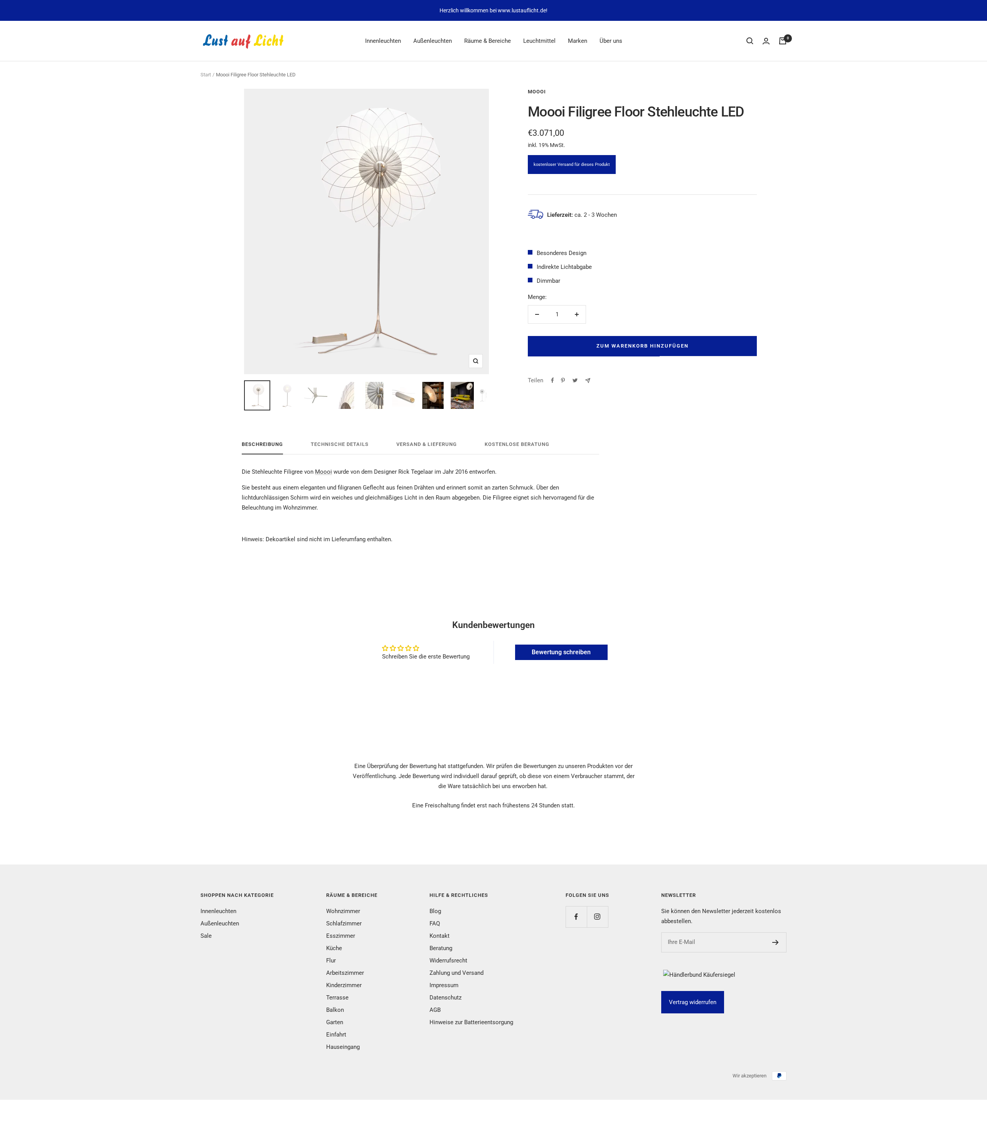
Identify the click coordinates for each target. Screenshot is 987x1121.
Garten (334, 1022)
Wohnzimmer (343, 911)
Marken (577, 40)
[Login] (766, 41)
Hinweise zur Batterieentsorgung (471, 1022)
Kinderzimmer (344, 985)
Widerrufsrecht (448, 960)
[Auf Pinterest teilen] (563, 380)
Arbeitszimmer (345, 972)
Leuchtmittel (539, 40)
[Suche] (749, 40)
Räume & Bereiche (487, 40)
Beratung (440, 948)
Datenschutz (445, 997)
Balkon (335, 1009)
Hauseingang (343, 1046)
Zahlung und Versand (456, 972)
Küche (334, 948)
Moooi (537, 92)
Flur (331, 960)
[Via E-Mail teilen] (587, 380)
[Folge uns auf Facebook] (576, 916)
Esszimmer (340, 935)
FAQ (434, 923)
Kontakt (439, 935)
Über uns (611, 40)
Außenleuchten (432, 40)
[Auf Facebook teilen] (552, 380)
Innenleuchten (383, 40)
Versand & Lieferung (426, 444)
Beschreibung (262, 444)
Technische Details (340, 444)
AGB (435, 1009)
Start (205, 75)
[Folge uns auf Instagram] (597, 916)
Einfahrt (336, 1034)
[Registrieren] (775, 942)
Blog (435, 911)
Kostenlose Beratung (517, 444)
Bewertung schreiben (561, 652)
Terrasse (337, 997)
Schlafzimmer (344, 923)
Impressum (443, 985)
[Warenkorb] (783, 40)
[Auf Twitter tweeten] (575, 380)
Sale (206, 935)
